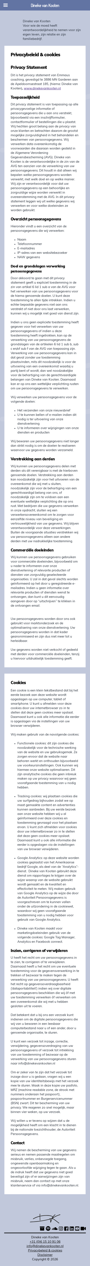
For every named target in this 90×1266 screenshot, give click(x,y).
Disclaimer (45, 1255)
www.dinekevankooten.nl (42, 88)
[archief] (42, 1229)
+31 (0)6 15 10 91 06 (45, 1242)
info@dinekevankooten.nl (45, 1246)
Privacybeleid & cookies (45, 1250)
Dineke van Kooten (36, 21)
